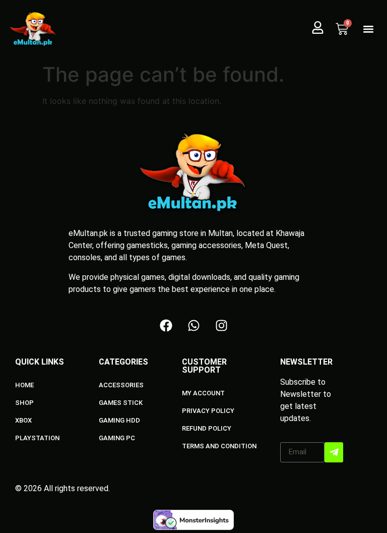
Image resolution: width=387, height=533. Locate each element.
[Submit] (334, 452)
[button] (368, 29)
